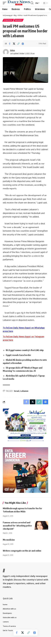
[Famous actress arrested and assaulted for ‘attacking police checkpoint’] (41, 525)
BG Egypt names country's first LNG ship (25, 350)
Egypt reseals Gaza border (18, 355)
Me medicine (9, 539)
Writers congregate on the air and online (22, 550)
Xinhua (12, 50)
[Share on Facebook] (10, 43)
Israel (16, 391)
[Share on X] (14, 43)
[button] (5, 3)
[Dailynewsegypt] (19, 3)
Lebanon (24, 391)
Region (18, 20)
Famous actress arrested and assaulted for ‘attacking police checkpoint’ (17, 525)
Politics (8, 20)
